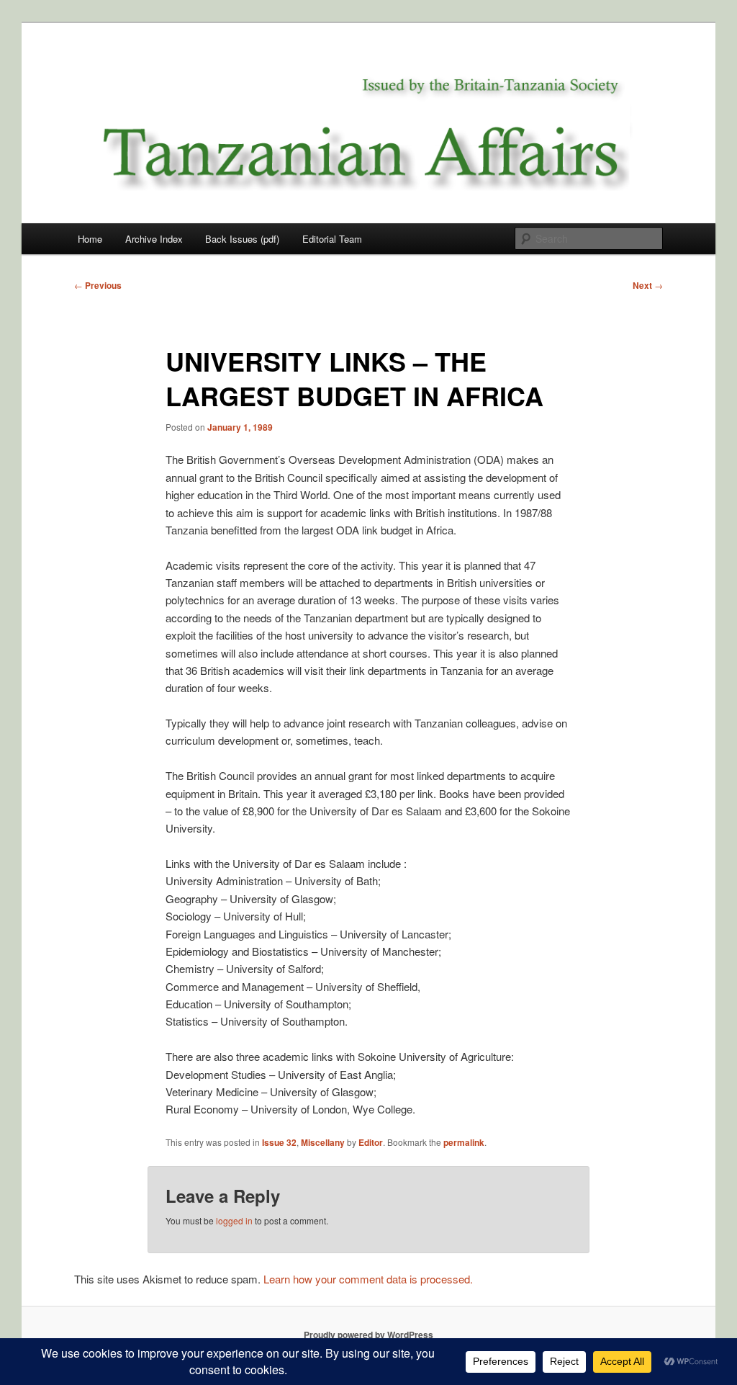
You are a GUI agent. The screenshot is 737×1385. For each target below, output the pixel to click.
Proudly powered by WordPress (368, 1334)
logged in (234, 1220)
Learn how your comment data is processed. (368, 1278)
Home (90, 239)
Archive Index (154, 239)
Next (648, 285)
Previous (98, 285)
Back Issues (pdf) (242, 239)
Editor (370, 1142)
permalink (463, 1142)
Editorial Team (332, 239)
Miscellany (323, 1142)
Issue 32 (279, 1142)
